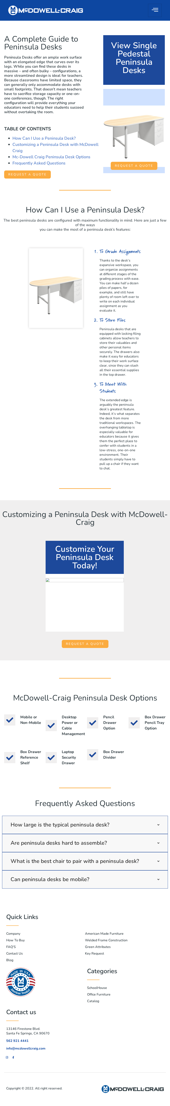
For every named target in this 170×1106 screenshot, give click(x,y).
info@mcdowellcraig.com (25, 1048)
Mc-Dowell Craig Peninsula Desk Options (51, 157)
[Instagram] (7, 1057)
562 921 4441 (17, 1041)
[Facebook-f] (13, 1057)
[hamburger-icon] (155, 10)
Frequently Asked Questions (39, 163)
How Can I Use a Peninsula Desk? (44, 138)
